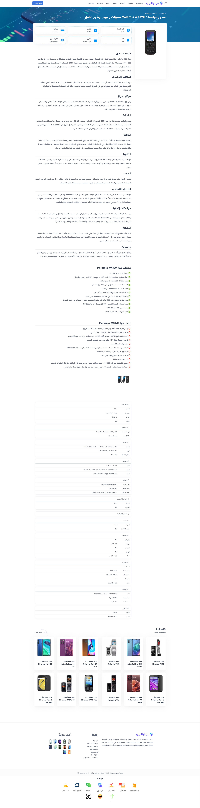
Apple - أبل (94, 754)
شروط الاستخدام (92, 743)
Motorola (148, 13)
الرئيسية (161, 13)
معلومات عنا (94, 749)
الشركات (154, 13)
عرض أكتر (39, 632)
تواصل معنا (94, 752)
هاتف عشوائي (38, 3)
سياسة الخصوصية (92, 746)
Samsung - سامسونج (91, 757)
